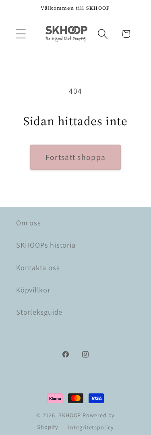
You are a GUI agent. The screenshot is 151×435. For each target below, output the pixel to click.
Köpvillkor (33, 289)
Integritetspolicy (91, 427)
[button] (20, 33)
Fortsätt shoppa (76, 157)
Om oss (28, 222)
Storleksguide (39, 312)
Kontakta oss (38, 267)
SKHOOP (69, 415)
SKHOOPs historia (45, 245)
